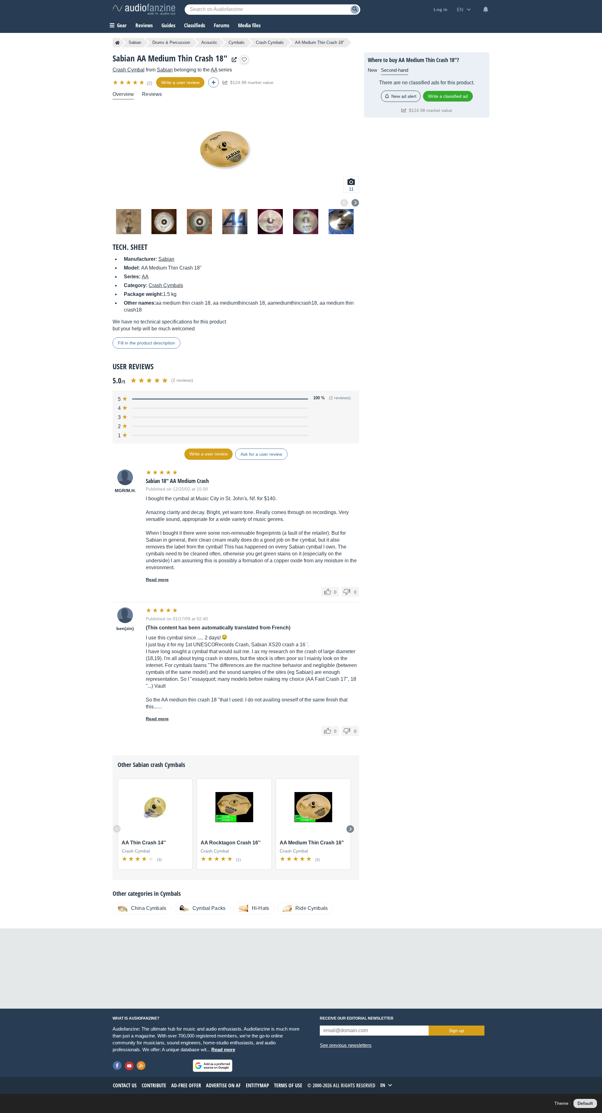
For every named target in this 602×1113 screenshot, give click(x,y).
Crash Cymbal (129, 69)
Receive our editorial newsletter (356, 1018)
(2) (149, 83)
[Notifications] (485, 9)
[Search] (355, 9)
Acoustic (209, 42)
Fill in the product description (146, 342)
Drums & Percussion (171, 42)
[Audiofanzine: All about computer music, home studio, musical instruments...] (144, 9)
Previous (344, 203)
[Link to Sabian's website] (233, 59)
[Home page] (117, 42)
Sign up (456, 1030)
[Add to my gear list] (244, 59)
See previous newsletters (346, 1045)
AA (214, 69)
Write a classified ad (448, 96)
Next (355, 203)
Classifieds (194, 25)
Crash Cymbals (270, 42)
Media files (249, 25)
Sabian (135, 42)
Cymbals (237, 42)
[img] (129, 82)
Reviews (144, 25)
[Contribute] (213, 82)
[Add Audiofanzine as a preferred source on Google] (212, 1065)
